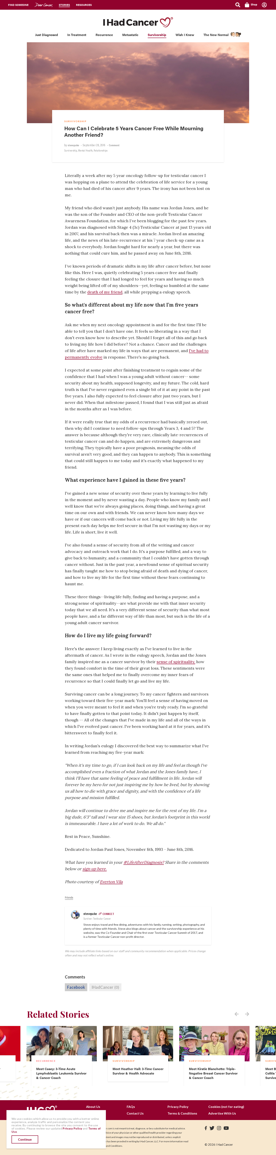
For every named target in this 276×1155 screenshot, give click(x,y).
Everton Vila (111, 881)
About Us (93, 1106)
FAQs (131, 1106)
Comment (114, 145)
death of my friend (104, 291)
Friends (69, 897)
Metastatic (130, 34)
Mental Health (85, 150)
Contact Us (135, 1113)
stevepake (73, 145)
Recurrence (104, 34)
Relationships (101, 150)
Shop (254, 4)
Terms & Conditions (182, 1113)
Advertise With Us (222, 1113)
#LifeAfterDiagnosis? (143, 862)
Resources (84, 5)
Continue (25, 1139)
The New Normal (216, 34)
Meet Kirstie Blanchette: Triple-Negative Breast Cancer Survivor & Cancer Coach (213, 1073)
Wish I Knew (185, 34)
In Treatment (76, 34)
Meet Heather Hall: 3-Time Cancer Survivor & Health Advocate (138, 1071)
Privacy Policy (178, 1106)
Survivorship (157, 34)
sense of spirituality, (176, 661)
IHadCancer (105, 987)
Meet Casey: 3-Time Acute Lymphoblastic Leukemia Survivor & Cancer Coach (61, 1073)
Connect (108, 914)
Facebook (76, 987)
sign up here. (94, 868)
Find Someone (18, 5)
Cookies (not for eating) (226, 1106)
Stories (64, 5)
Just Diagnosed (46, 34)
